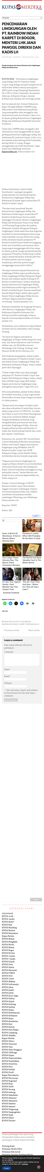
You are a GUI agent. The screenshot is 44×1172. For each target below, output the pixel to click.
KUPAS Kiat (7, 1024)
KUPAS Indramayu (10, 984)
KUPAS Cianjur (8, 959)
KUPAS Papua (8, 1055)
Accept (6, 1168)
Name (7, 669)
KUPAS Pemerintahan (12, 1058)
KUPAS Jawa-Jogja (10, 995)
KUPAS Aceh (7, 916)
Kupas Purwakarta (10, 1075)
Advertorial (7, 913)
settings (25, 1164)
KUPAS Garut (8, 978)
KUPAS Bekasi (8, 939)
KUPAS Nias (7, 1047)
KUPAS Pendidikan (10, 1061)
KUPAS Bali (7, 925)
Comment (8, 652)
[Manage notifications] (39, 1167)
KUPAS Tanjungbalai (11, 1112)
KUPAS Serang (8, 1089)
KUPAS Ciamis (8, 956)
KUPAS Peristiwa (9, 1064)
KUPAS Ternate (8, 1120)
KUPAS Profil (8, 1072)
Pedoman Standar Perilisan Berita (17, 1154)
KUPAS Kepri (8, 1018)
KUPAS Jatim (8, 993)
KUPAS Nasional (9, 1044)
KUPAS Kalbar (8, 998)
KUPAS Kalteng (9, 1004)
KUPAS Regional (9, 1081)
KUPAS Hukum (8, 981)
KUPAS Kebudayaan (11, 1012)
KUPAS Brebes (8, 953)
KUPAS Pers (7, 1066)
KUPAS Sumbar (9, 1103)
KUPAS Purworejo (10, 1078)
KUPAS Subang (8, 1092)
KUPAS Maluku (9, 1035)
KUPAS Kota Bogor (10, 1029)
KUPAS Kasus (8, 1010)
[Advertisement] (22, 74)
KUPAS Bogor (29, 57)
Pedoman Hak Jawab (11, 1152)
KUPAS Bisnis (8, 947)
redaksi (18, 57)
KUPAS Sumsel (8, 1106)
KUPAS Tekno (8, 1118)
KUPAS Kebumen (9, 1015)
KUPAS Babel (8, 922)
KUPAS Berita (8, 944)
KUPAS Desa (7, 964)
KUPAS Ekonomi (9, 970)
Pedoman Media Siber (12, 1149)
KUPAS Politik (8, 1069)
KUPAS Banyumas (10, 933)
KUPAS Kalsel (8, 1001)
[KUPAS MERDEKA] (22, 8)
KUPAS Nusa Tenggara (12, 1049)
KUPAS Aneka (8, 919)
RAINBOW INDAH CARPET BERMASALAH (20, 624)
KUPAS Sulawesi (9, 1098)
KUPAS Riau (7, 1083)
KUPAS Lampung (9, 1032)
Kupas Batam (8, 936)
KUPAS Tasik (7, 1115)
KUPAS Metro (8, 1041)
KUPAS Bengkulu (9, 942)
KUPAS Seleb (8, 1086)
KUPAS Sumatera (9, 1101)
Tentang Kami (8, 1146)
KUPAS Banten (8, 930)
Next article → (35, 630)
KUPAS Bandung (9, 927)
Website (8, 683)
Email (7, 676)
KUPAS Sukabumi (10, 1095)
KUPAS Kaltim (8, 1007)
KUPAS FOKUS (8, 973)
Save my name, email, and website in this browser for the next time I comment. (21, 693)
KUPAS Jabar (7, 987)
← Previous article (10, 630)
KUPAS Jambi (8, 990)
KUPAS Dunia (8, 967)
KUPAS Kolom (8, 1027)
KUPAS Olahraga (9, 1052)
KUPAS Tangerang (10, 1109)
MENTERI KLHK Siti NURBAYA (17, 621)
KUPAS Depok (8, 961)
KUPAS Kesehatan (10, 1021)
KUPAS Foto (7, 976)
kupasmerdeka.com (9, 151)
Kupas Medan (8, 1038)
